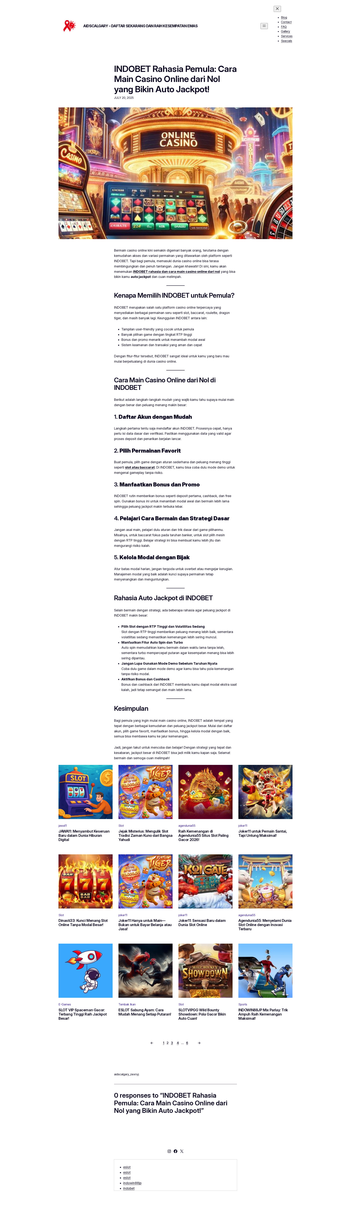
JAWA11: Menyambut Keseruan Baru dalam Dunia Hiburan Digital (84, 835)
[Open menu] (264, 26)
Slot (121, 825)
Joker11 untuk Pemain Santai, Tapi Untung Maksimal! (262, 833)
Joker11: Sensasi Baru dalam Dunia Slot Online (202, 923)
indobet (129, 1188)
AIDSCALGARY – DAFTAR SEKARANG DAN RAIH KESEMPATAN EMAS (140, 26)
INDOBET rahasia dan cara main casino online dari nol (176, 272)
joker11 (242, 825)
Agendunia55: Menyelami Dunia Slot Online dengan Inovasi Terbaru (265, 925)
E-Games (64, 1004)
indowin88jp (132, 1183)
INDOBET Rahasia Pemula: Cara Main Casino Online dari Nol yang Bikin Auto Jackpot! (175, 79)
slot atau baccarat (140, 467)
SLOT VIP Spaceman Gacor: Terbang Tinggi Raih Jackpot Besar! (82, 1014)
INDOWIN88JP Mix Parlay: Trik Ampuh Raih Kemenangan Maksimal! (263, 1014)
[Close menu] (277, 9)
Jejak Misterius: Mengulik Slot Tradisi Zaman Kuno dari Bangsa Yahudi (145, 835)
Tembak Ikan (127, 1004)
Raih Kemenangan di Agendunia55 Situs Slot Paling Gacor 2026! (203, 835)
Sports (242, 1004)
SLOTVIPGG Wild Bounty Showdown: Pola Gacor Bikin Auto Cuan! (202, 1014)
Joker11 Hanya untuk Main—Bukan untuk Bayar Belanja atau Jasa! (145, 925)
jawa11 (62, 825)
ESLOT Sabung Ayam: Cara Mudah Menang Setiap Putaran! (144, 1012)
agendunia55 (186, 825)
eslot (127, 1167)
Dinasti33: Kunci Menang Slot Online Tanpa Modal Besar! (83, 923)
